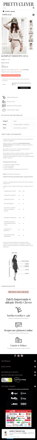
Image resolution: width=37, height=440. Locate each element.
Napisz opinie (5, 62)
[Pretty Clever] (18, 4)
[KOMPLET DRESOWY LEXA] (31, 23)
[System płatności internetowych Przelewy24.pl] (18, 418)
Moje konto (6, 367)
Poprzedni (31, 18)
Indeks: (3, 59)
